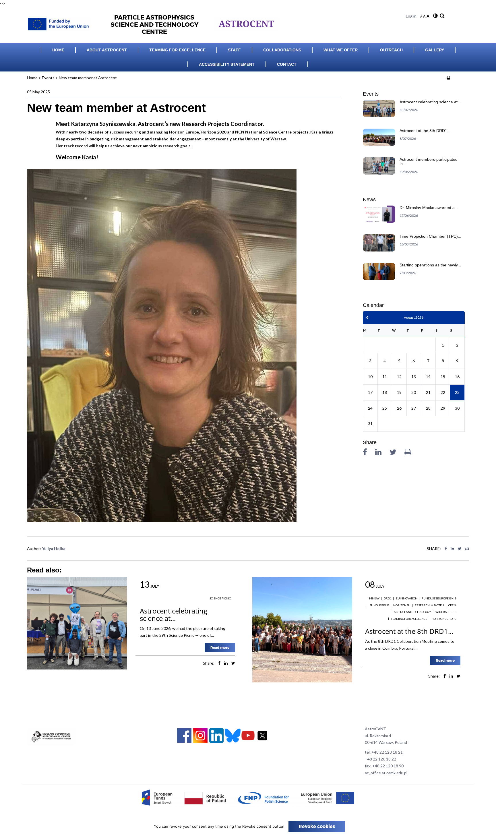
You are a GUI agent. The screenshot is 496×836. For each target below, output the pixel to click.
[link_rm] (441, 15)
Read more (219, 647)
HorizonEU (401, 605)
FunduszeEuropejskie (439, 598)
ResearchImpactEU (429, 605)
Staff (234, 50)
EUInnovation (406, 598)
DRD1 (388, 598)
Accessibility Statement (227, 64)
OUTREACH (391, 50)
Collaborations (282, 50)
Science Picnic (220, 598)
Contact (287, 64)
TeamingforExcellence (409, 618)
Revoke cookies (317, 826)
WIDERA (441, 612)
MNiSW (374, 598)
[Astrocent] (61, 22)
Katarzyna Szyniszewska (103, 123)
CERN (452, 605)
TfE (453, 612)
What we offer (340, 50)
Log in (411, 15)
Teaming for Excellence (177, 50)
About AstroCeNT (107, 50)
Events (48, 77)
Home (58, 50)
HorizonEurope (443, 618)
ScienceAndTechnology (412, 612)
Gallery (434, 50)
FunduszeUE (379, 605)
